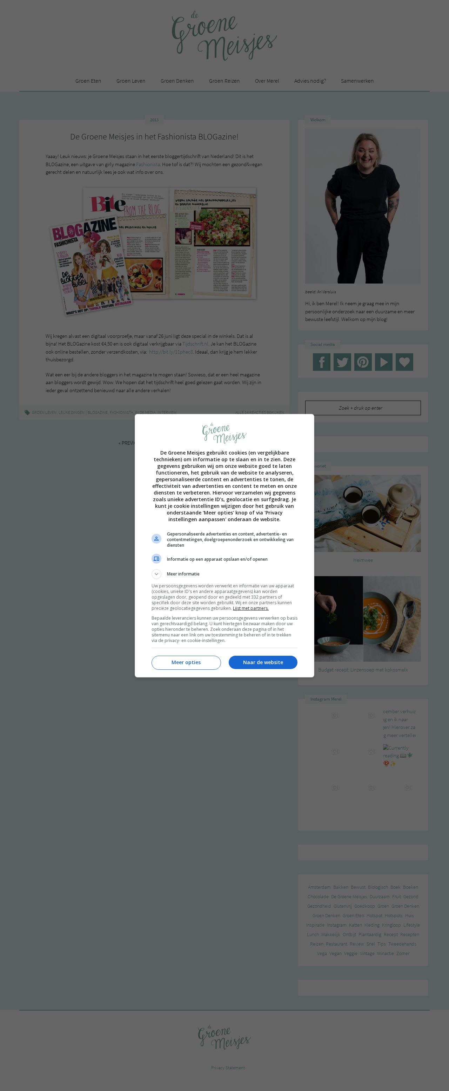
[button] (224, 574)
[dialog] (224, 545)
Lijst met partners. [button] (251, 608)
